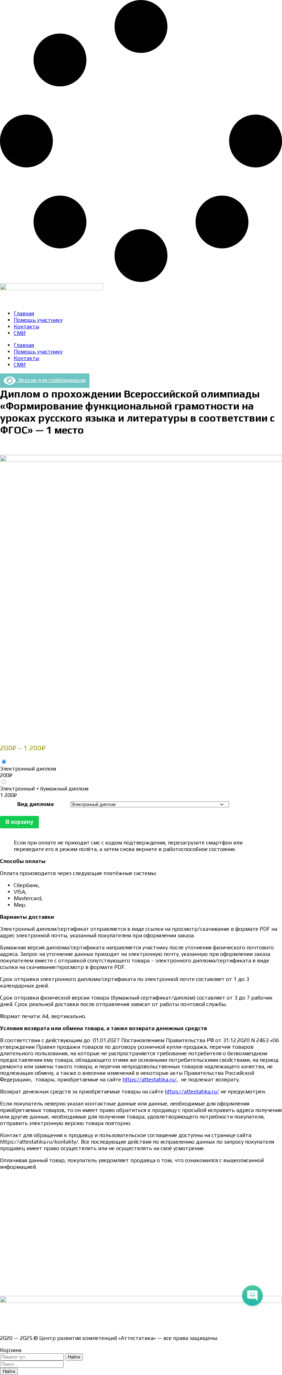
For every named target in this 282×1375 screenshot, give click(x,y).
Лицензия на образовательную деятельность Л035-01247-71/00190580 (91, 1326)
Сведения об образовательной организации (56, 1179)
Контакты (26, 326)
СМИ (20, 333)
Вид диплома (35, 804)
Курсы (7, 1263)
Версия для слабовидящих (51, 380)
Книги (7, 1287)
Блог (6, 1275)
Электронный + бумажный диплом (44, 788)
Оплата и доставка (24, 1203)
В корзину (19, 822)
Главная (24, 313)
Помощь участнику (38, 320)
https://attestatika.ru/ (149, 1079)
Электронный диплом (28, 768)
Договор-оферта (21, 1215)
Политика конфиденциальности (41, 1227)
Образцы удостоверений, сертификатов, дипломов (65, 1191)
